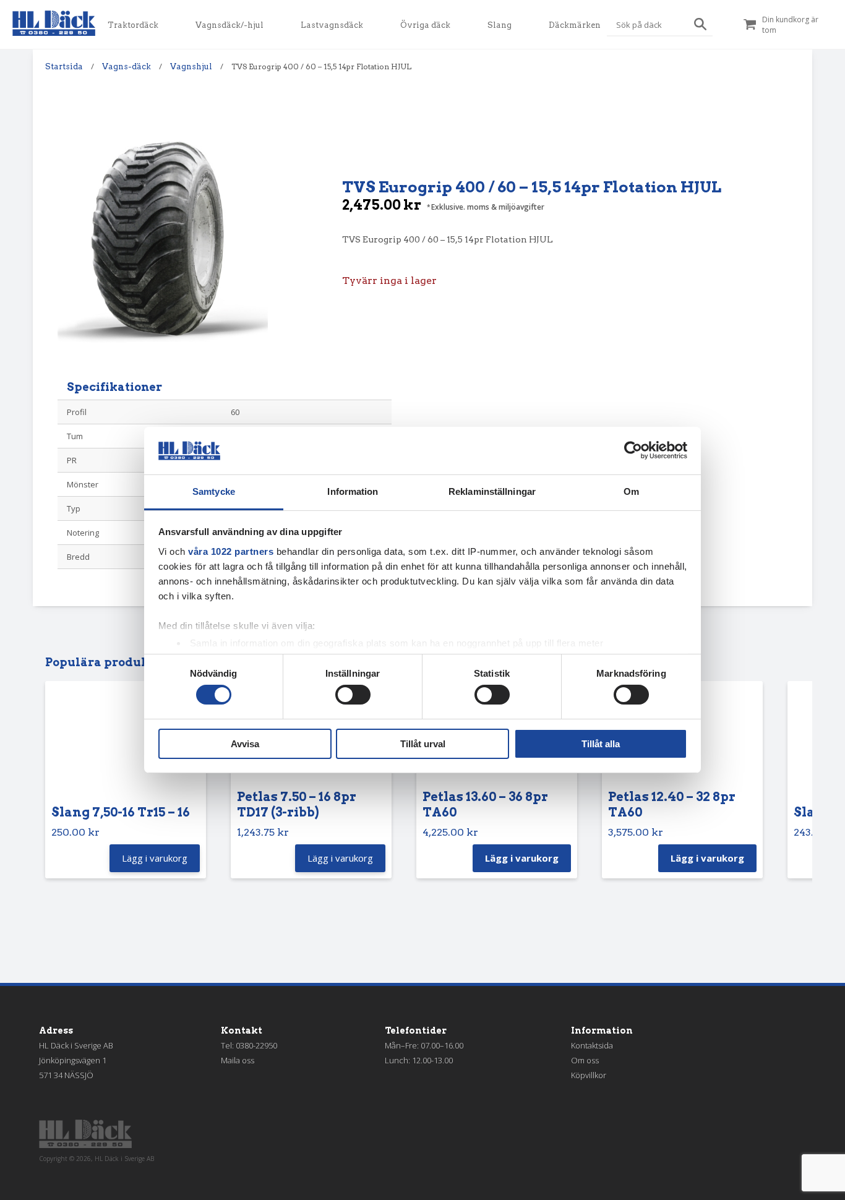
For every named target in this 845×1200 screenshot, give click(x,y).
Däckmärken (575, 25)
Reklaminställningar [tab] (492, 491)
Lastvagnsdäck (332, 25)
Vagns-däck (126, 66)
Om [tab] (631, 491)
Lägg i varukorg (522, 858)
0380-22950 (256, 1045)
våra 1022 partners (230, 551)
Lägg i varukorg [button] (154, 858)
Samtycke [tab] (213, 491)
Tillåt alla (600, 744)
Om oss (585, 1060)
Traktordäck (133, 25)
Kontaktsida (592, 1045)
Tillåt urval (422, 744)
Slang (499, 25)
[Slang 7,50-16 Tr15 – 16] (125, 746)
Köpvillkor (588, 1075)
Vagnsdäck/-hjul (229, 25)
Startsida (64, 66)
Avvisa (245, 744)
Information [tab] (352, 491)
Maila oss (237, 1060)
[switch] (353, 695)
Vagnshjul (191, 66)
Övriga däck (425, 25)
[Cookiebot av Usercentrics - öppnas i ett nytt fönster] (633, 450)
